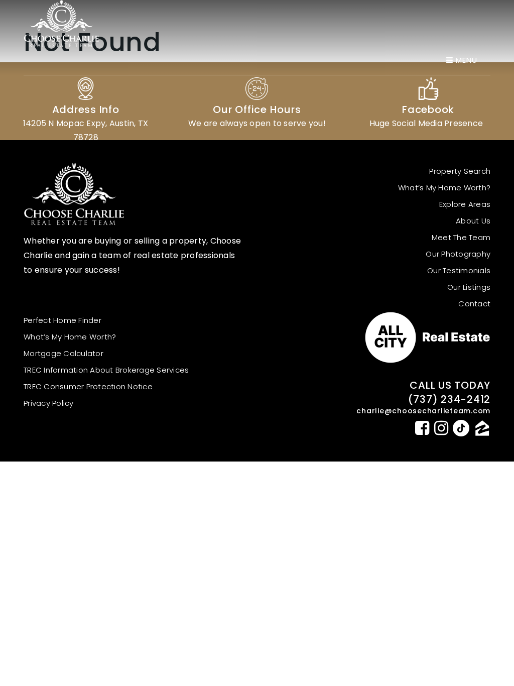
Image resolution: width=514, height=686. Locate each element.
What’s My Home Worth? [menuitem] (444, 187)
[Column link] (85, 101)
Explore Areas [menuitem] (464, 204)
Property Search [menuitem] (459, 171)
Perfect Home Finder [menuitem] (62, 320)
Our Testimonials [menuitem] (458, 270)
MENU (465, 60)
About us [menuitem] (473, 220)
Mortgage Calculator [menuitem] (63, 353)
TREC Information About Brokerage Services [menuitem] (106, 370)
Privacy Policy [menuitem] (49, 403)
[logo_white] (61, 23)
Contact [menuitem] (474, 303)
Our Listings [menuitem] (468, 287)
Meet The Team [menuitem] (461, 237)
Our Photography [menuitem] (458, 254)
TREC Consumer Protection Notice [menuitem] (88, 386)
